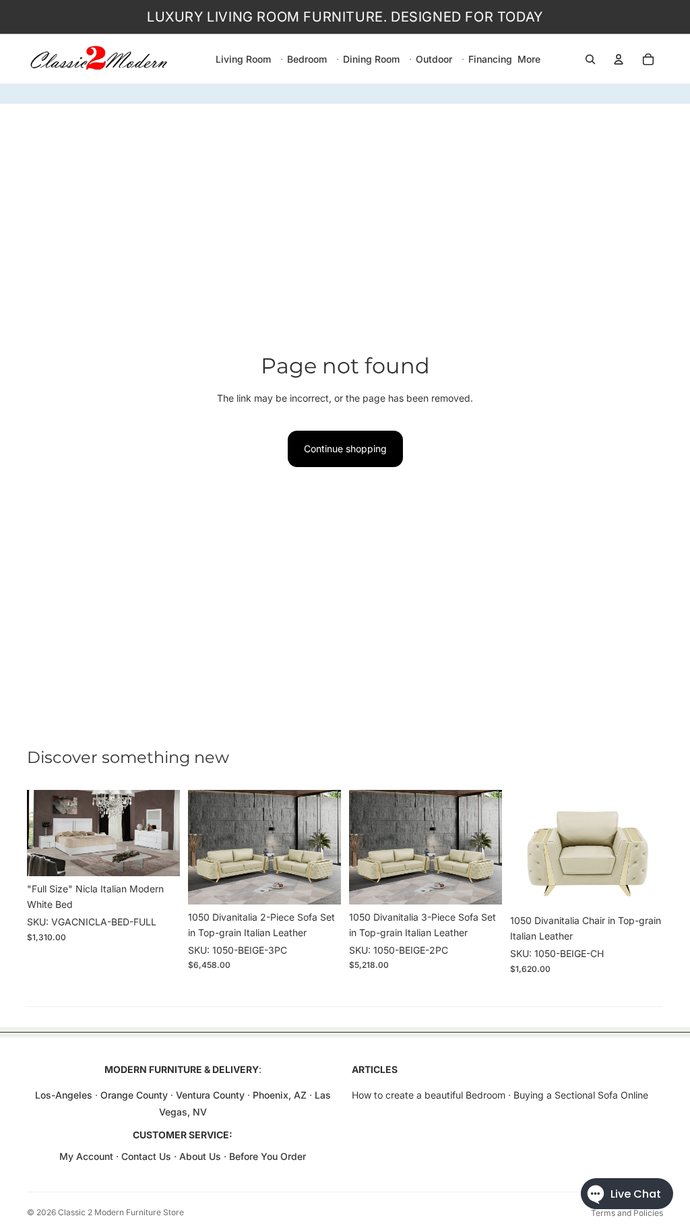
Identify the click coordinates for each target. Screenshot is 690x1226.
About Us (201, 1156)
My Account (86, 1156)
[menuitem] (529, 59)
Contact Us (146, 1156)
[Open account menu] (618, 59)
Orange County (134, 1095)
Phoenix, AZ (281, 1095)
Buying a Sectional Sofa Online (580, 1095)
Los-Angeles (63, 1095)
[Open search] (590, 59)
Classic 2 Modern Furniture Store (121, 1212)
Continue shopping (345, 448)
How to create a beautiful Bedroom (428, 1095)
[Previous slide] (37, 833)
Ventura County (210, 1095)
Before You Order (267, 1156)
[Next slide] (169, 833)
